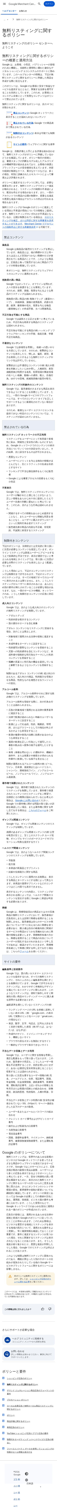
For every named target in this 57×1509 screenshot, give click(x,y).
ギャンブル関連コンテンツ (16, 819)
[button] (4, 4)
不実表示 (6, 487)
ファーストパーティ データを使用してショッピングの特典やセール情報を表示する (30, 1450)
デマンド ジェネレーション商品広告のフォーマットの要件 (30, 1392)
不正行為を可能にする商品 (16, 314)
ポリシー (11, 1415)
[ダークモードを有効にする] (26, 1474)
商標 (4, 907)
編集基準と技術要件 (12, 969)
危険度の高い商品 (11, 280)
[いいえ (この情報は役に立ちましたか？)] (50, 1309)
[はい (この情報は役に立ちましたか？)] (42, 1309)
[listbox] (33, 1483)
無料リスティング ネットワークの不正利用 (24, 434)
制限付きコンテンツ (23, 133)
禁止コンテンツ (21, 113)
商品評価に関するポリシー (18, 1421)
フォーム (24, 951)
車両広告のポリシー (15, 1427)
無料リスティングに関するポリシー (32, 19)
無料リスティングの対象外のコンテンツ (22, 384)
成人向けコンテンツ (12, 603)
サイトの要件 (20, 144)
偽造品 (5, 245)
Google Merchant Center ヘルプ (22, 3)
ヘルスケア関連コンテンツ (16, 848)
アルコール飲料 (10, 689)
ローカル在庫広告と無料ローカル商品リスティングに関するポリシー (30, 1407)
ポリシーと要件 (14, 1372)
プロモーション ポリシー (18, 1400)
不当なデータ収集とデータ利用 (18, 1051)
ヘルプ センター (9, 11)
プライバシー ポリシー (15, 1492)
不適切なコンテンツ (12, 343)
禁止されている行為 (23, 123)
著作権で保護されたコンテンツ (18, 783)
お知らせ (23, 11)
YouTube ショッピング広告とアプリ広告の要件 (27, 1433)
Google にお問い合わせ (27, 800)
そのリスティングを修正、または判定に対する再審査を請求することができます (27, 220)
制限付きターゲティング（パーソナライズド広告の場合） (30, 1441)
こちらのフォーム (37, 810)
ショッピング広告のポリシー (19, 1378)
